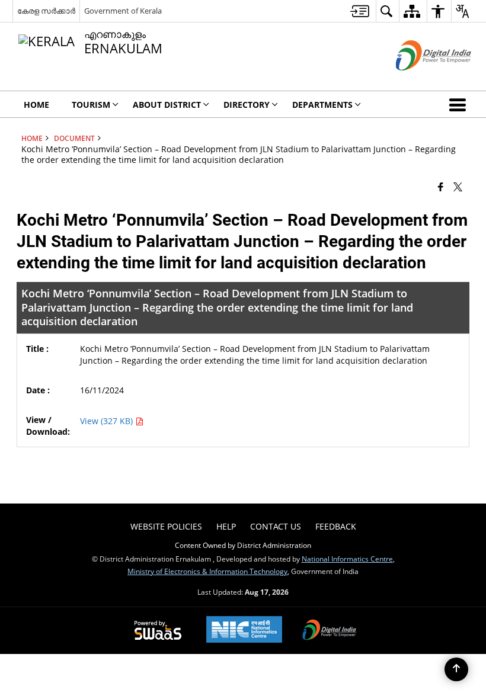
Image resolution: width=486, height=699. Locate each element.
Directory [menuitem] (246, 104)
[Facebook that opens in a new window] (440, 186)
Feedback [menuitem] (335, 526)
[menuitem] (359, 11)
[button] (460, 104)
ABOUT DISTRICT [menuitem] (167, 104)
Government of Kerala (123, 10)
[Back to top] (456, 669)
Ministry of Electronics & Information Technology (207, 571)
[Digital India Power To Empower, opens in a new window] (329, 631)
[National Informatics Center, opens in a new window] (244, 630)
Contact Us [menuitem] (275, 526)
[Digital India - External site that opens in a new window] (418, 80)
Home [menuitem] (36, 104)
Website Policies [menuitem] (166, 526)
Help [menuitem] (226, 526)
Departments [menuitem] (322, 104)
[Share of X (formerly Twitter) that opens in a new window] (457, 186)
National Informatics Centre (347, 558)
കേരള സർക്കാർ (46, 10)
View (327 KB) (107, 421)
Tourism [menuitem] (91, 104)
